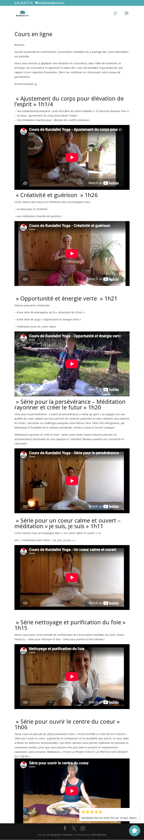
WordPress (99, 834)
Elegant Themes (61, 834)
